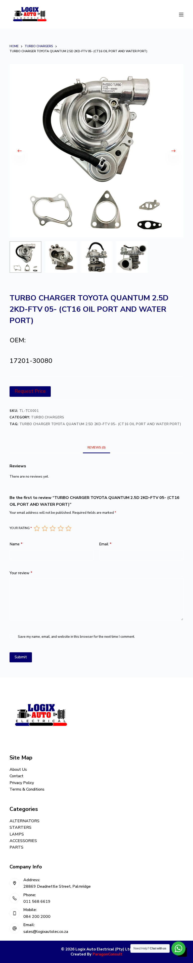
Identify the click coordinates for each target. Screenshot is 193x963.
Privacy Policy (22, 783)
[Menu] (181, 14)
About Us (18, 769)
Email (105, 544)
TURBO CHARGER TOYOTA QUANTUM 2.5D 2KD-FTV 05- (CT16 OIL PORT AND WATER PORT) (100, 424)
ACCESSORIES (23, 841)
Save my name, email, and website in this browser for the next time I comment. (76, 636)
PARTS (16, 847)
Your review (21, 572)
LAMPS (17, 834)
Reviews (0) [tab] (96, 447)
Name (16, 544)
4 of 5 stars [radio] (60, 528)
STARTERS (20, 827)
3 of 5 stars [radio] (52, 528)
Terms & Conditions (27, 789)
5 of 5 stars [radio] (68, 528)
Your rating (21, 528)
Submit (21, 657)
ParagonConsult (107, 954)
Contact (16, 776)
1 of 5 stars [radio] (36, 528)
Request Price (30, 391)
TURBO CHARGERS (47, 417)
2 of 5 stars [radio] (44, 528)
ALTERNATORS (24, 821)
